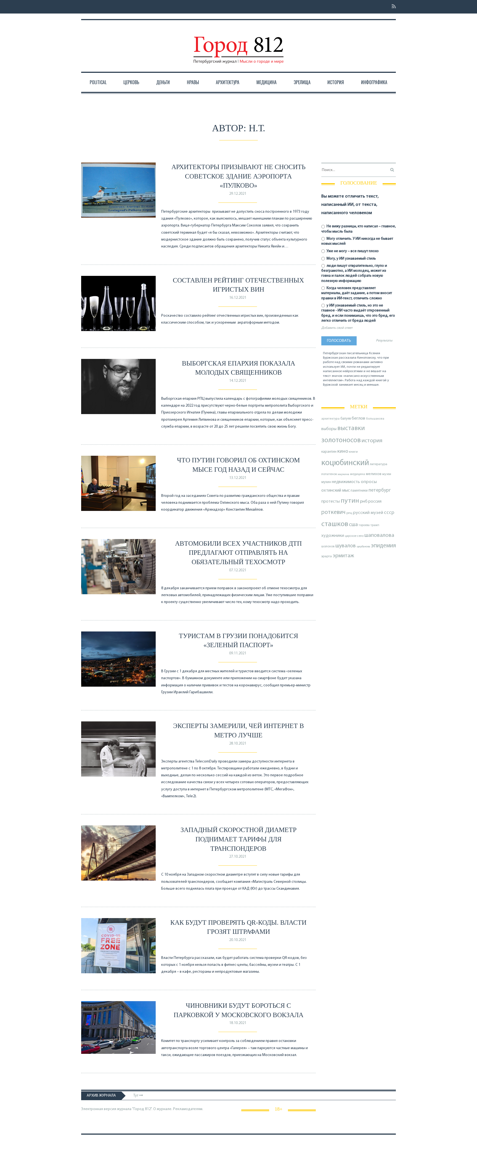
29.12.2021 (237, 194)
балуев (345, 418)
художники (332, 536)
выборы (328, 429)
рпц (349, 513)
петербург (380, 490)
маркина (343, 474)
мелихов (373, 474)
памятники (359, 490)
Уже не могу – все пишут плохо (352, 251)
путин (350, 500)
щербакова (363, 546)
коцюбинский (345, 463)
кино (342, 451)
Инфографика (374, 82)
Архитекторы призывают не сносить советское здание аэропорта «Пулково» (238, 176)
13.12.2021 (237, 478)
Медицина (266, 82)
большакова (375, 418)
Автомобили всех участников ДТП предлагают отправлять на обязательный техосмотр (238, 553)
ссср (389, 512)
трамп (374, 525)
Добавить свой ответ (337, 328)
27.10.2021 (237, 857)
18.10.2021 (237, 1023)
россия (374, 501)
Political (98, 82)
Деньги (163, 82)
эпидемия (383, 546)
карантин (328, 452)
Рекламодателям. (188, 1109)
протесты (330, 501)
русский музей (368, 512)
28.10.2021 (237, 744)
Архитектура (227, 82)
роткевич (333, 512)
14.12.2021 (237, 381)
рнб (363, 501)
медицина (357, 474)
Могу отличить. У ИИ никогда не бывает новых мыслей (357, 241)
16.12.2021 (237, 298)
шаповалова (379, 535)
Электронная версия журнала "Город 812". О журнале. (126, 1109)
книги (353, 452)
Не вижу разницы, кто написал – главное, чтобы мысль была (358, 228)
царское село (354, 536)
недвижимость (346, 482)
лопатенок (329, 474)
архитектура (330, 418)
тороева (364, 525)
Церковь (131, 82)
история (372, 441)
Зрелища (302, 82)
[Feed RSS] (392, 7)
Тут (136, 1096)
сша (353, 524)
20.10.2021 (237, 940)
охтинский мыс (335, 490)
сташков (334, 524)
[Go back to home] (238, 45)
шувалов (345, 546)
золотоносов (341, 440)
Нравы (193, 82)
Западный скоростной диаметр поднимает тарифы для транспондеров (238, 839)
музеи (386, 474)
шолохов (328, 546)
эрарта (326, 556)
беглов (358, 418)
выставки (351, 428)
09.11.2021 (237, 653)
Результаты (384, 340)
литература (378, 464)
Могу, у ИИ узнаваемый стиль (351, 259)
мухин (326, 482)
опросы (369, 481)
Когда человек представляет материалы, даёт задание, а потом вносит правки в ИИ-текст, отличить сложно (356, 293)
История (335, 82)
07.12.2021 (237, 570)
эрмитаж (343, 556)
